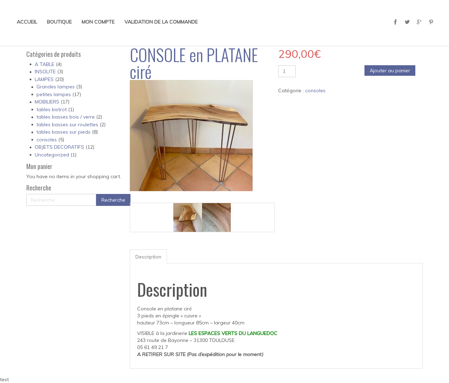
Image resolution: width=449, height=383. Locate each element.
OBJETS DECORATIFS (59, 147)
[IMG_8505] (187, 217)
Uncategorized (52, 155)
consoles (46, 139)
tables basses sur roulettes (67, 124)
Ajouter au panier (390, 70)
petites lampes (53, 94)
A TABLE (44, 64)
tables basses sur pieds (63, 132)
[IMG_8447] (216, 217)
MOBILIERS (47, 102)
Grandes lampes (55, 86)
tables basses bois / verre (65, 117)
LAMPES (44, 79)
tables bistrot (51, 109)
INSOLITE (45, 71)
